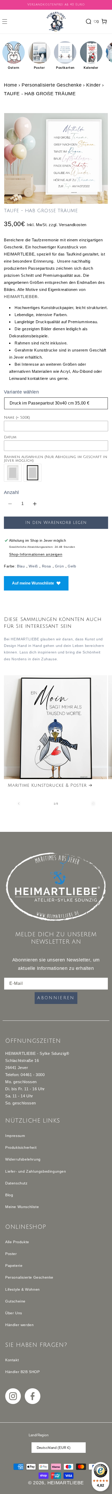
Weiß (33, 566)
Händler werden (19, 1325)
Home (10, 85)
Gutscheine (15, 1301)
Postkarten (65, 68)
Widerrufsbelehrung (23, 1159)
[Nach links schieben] (18, 803)
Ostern (13, 68)
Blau (21, 566)
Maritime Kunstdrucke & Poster (47, 785)
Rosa (46, 566)
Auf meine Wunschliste (33, 583)
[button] (4, 21)
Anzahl (11, 492)
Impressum (15, 1136)
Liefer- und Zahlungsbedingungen (35, 1171)
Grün (59, 566)
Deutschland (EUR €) (54, 1448)
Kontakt (12, 1360)
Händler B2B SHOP (22, 1372)
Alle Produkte (17, 1242)
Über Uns (13, 1313)
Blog (9, 1195)
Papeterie (13, 1265)
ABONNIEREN (56, 998)
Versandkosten (72, 224)
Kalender (91, 68)
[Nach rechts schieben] (93, 803)
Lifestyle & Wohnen (22, 1289)
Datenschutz (16, 1183)
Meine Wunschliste (22, 1207)
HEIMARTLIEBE (19, 296)
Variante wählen (21, 392)
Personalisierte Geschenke (52, 85)
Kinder (94, 85)
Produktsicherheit (20, 1147)
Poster (39, 68)
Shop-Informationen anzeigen (35, 554)
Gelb (72, 566)
